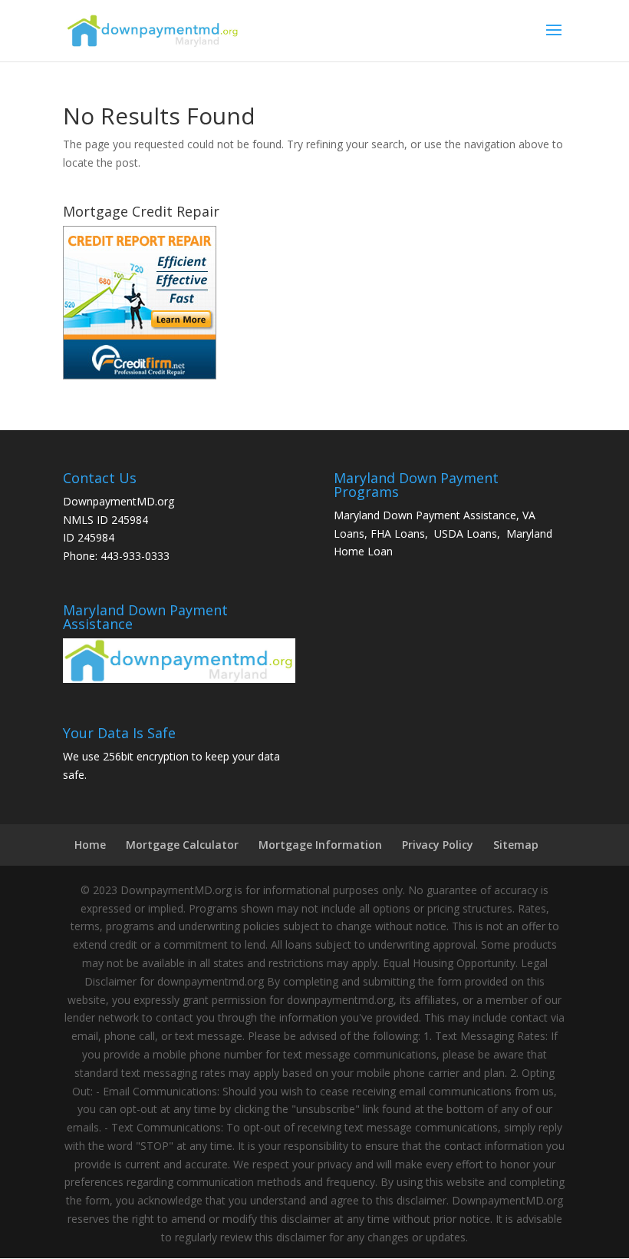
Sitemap (515, 844)
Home (90, 844)
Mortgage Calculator (182, 844)
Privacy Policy (437, 844)
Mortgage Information (320, 844)
